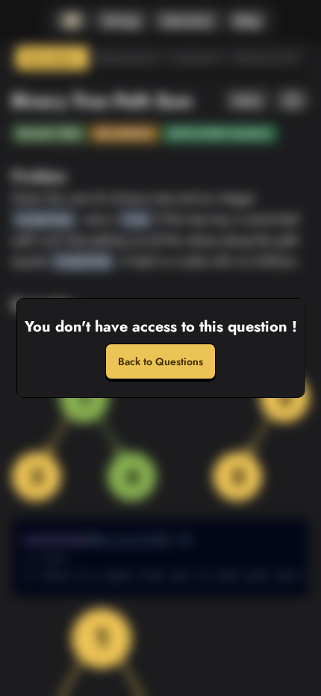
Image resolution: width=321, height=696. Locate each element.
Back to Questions (160, 361)
